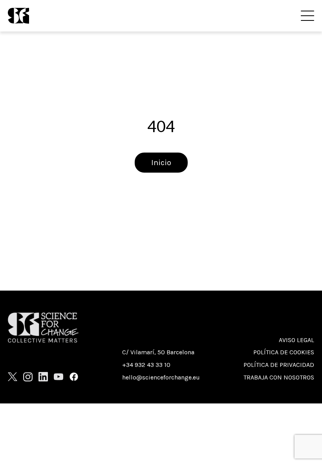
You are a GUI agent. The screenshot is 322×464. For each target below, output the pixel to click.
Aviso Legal (296, 340)
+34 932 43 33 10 (146, 364)
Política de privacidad (278, 364)
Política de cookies (283, 352)
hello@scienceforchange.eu (161, 377)
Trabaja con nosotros (278, 377)
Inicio (161, 162)
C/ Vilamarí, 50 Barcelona (158, 352)
